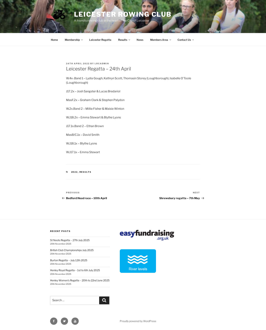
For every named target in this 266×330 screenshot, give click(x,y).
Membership (72, 39)
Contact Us (184, 39)
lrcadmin (102, 63)
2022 (74, 172)
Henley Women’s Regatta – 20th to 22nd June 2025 (79, 280)
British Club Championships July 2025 (72, 250)
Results (122, 39)
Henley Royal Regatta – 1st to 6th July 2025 (75, 270)
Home (54, 39)
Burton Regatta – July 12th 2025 (68, 260)
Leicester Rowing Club (123, 14)
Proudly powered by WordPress (138, 321)
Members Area (159, 39)
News (140, 39)
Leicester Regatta (100, 39)
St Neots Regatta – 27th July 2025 (70, 240)
